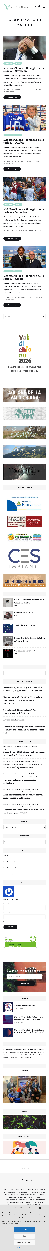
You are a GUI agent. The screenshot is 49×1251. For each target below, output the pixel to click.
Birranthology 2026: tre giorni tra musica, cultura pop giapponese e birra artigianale (22, 688)
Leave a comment (8, 92)
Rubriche (8, 63)
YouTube (26, 1180)
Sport (18, 63)
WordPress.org (8, 874)
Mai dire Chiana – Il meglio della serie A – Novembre (23, 69)
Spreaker (31, 1180)
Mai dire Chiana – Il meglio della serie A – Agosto (23, 277)
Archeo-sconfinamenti (13, 720)
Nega (25, 1236)
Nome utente (7, 904)
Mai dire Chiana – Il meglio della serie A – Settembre (23, 211)
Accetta (25, 1229)
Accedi (5, 856)
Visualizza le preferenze (24, 1242)
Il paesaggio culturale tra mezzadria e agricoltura (20, 780)
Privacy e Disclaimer (17, 1248)
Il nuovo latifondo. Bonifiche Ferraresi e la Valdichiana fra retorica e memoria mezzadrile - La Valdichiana (21, 790)
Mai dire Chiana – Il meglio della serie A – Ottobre (23, 141)
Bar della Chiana (8, 89)
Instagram (22, 1180)
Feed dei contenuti (9, 862)
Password (6, 913)
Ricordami (9, 922)
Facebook (17, 1180)
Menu (44, 7)
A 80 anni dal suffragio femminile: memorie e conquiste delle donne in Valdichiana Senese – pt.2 (24, 729)
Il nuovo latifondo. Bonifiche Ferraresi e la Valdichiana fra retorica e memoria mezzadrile (22, 700)
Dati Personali (34, 1164)
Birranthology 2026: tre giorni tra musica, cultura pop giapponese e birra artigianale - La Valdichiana (20, 747)
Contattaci (24, 1169)
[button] (40, 1208)
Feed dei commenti (9, 868)
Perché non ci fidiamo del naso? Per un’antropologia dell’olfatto (19, 711)
